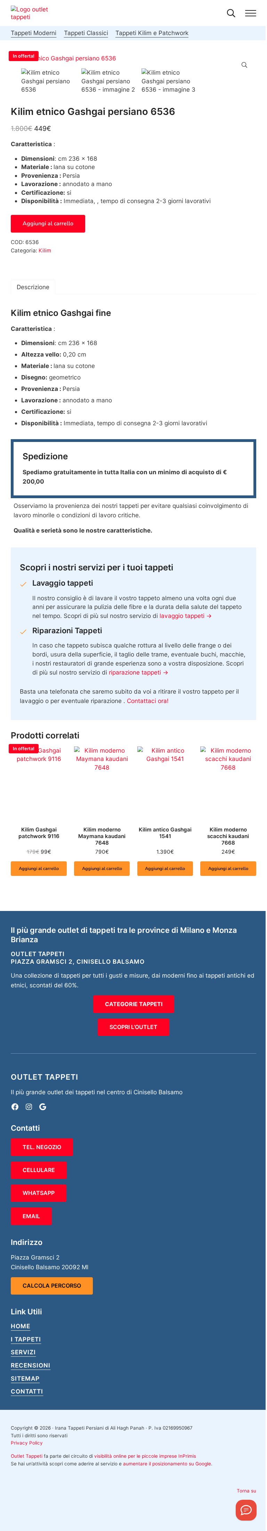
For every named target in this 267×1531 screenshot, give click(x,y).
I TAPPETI (26, 1339)
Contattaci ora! (148, 700)
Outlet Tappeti (26, 1456)
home (20, 1326)
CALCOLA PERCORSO (52, 1285)
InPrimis (187, 1456)
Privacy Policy (27, 1443)
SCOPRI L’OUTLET (133, 1026)
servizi (23, 1352)
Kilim (45, 250)
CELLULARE (39, 1169)
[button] (244, 64)
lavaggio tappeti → (186, 615)
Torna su (246, 1491)
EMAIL (31, 1216)
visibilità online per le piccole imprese (135, 1456)
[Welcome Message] (246, 1510)
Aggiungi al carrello (48, 223)
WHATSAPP (39, 1192)
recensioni (30, 1365)
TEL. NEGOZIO (42, 1147)
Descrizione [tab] (33, 287)
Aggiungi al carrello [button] (39, 868)
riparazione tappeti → (138, 672)
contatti (27, 1391)
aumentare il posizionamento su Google (167, 1463)
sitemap (25, 1378)
